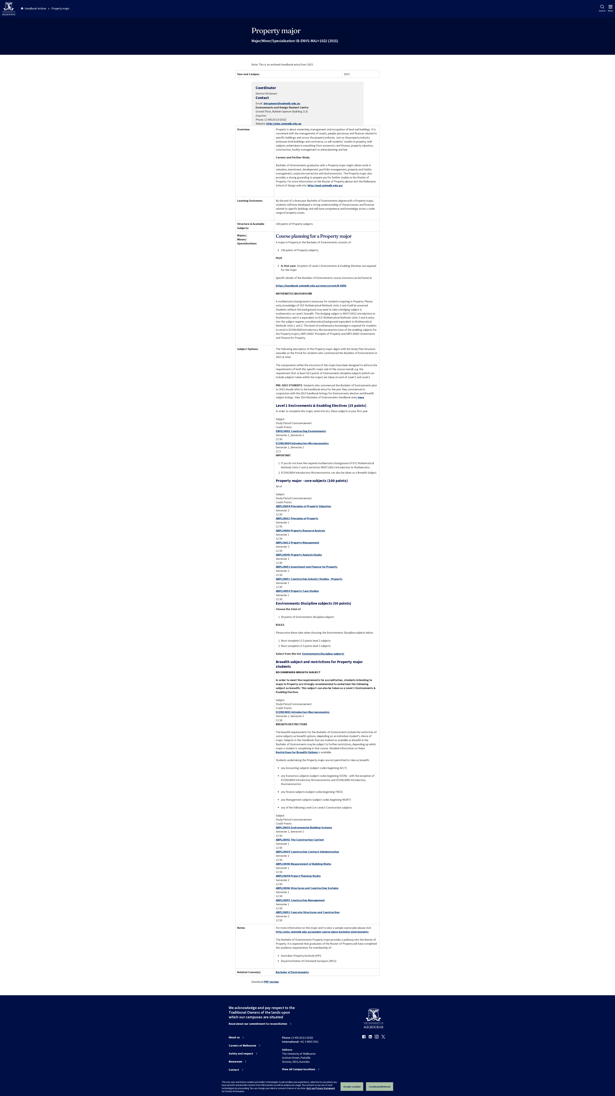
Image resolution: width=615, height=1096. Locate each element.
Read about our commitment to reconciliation (258, 1024)
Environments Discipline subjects (323, 654)
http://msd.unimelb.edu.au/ (325, 185)
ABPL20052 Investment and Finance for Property (306, 567)
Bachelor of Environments (292, 972)
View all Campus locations (298, 1069)
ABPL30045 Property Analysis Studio (299, 555)
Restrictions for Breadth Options (297, 752)
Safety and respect (241, 1053)
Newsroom (235, 1061)
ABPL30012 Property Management (297, 542)
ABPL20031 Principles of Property (297, 518)
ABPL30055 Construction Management (300, 900)
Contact (234, 1069)
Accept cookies (352, 1086)
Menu (610, 10)
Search (602, 10)
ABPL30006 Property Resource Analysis (300, 530)
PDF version (271, 982)
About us (234, 1037)
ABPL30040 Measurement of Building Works (303, 864)
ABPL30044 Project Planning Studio (298, 876)
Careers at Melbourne (242, 1045)
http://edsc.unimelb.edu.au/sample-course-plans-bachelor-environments (322, 932)
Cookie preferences (379, 1086)
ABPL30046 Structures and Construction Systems (307, 888)
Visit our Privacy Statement (320, 1088)
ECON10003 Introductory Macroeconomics (302, 712)
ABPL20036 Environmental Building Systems (304, 827)
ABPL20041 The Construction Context (300, 839)
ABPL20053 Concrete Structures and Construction (308, 912)
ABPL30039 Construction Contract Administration (307, 852)
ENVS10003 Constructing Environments (301, 431)
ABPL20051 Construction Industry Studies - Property (309, 579)
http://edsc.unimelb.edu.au (283, 123)
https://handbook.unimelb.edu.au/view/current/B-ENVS (311, 285)
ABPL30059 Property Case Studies (297, 591)
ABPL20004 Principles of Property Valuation (303, 506)
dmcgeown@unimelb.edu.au (281, 103)
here (361, 397)
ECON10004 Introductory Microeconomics (302, 443)
